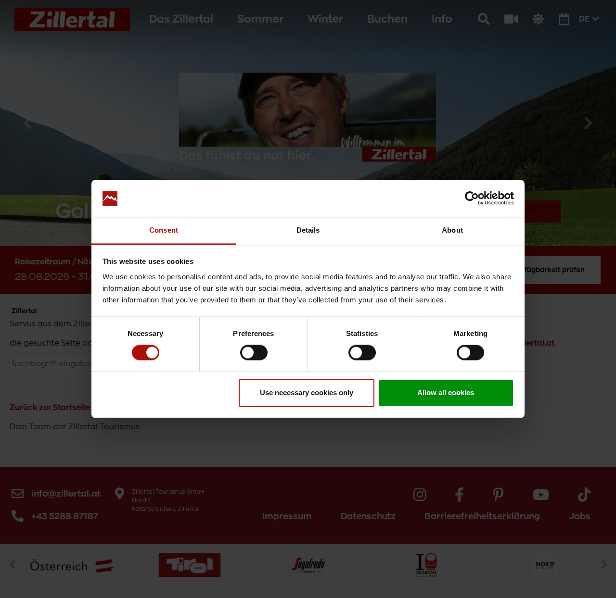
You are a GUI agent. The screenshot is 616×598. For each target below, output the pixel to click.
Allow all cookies (445, 392)
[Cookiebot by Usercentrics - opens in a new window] (472, 198)
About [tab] (452, 230)
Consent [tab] (163, 230)
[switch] (254, 353)
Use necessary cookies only (306, 392)
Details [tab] (308, 230)
